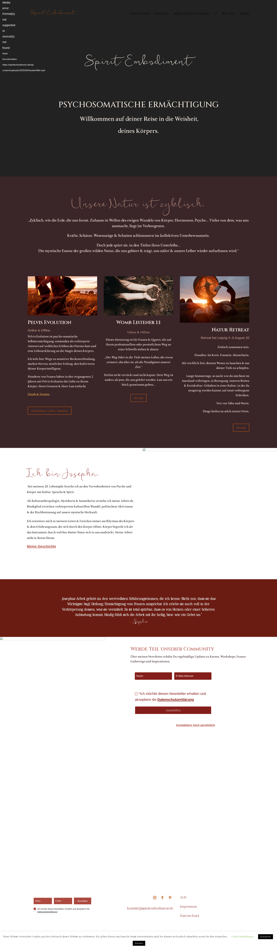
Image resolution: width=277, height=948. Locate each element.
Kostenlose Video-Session (49, 411)
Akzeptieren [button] (265, 936)
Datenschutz (189, 915)
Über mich (228, 13)
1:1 (215, 13)
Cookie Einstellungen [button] (242, 936)
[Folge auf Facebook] (162, 897)
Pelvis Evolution (140, 13)
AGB (183, 897)
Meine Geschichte (41, 546)
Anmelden (82, 901)
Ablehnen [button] (139, 943)
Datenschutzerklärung (175, 700)
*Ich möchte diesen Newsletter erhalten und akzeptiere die (170, 697)
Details (138, 398)
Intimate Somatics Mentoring (191, 13)
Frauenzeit (162, 13)
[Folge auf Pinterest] (170, 897)
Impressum (188, 906)
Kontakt (244, 13)
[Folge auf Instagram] (154, 897)
